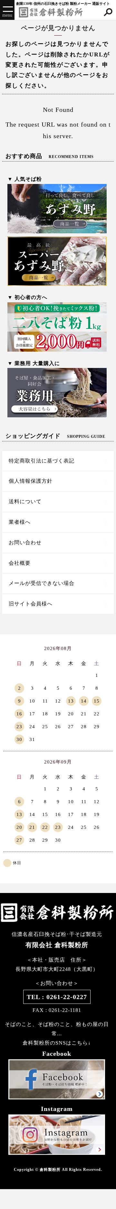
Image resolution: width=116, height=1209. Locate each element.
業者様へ (20, 522)
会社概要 (20, 563)
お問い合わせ (25, 542)
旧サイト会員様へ (31, 603)
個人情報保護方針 (31, 481)
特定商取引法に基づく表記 (41, 460)
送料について (25, 501)
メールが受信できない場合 (41, 583)
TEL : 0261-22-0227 (57, 996)
